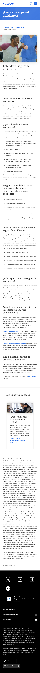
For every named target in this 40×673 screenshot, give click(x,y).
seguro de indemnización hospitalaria (15, 343)
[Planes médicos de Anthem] (36, 615)
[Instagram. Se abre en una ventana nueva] (8, 588)
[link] (8, 4)
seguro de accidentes (10, 106)
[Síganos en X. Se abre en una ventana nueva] (8, 579)
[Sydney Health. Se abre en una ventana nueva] (8, 599)
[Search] (25, 4)
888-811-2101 (32, 376)
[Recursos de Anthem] (36, 609)
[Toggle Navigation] (35, 3)
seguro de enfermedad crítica (12, 331)
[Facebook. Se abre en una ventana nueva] (32, 579)
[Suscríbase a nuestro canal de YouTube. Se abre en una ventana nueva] (20, 579)
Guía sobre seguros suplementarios (14, 27)
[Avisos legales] (36, 620)
